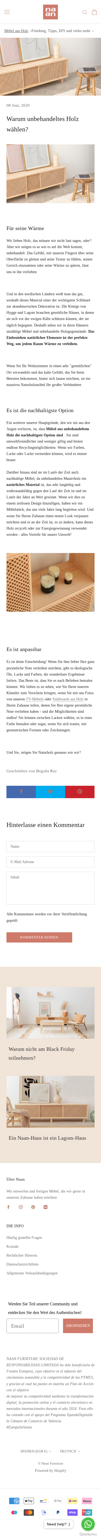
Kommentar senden (39, 937)
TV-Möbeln (35, 699)
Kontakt (12, 1246)
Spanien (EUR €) (33, 1451)
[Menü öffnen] (7, 12)
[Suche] (84, 12)
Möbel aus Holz (16, 31)
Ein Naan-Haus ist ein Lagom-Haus (47, 1138)
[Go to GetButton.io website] (88, 1534)
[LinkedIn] (45, 1207)
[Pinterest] (33, 1207)
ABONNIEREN (78, 1326)
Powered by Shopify (50, 1471)
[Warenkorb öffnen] (94, 12)
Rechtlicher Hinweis (21, 1255)
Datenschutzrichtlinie (22, 1264)
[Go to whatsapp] (88, 1524)
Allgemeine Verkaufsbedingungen (32, 1273)
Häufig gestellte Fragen (24, 1238)
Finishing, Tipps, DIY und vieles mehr (61, 31)
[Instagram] (21, 1207)
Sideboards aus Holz (68, 699)
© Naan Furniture (50, 1463)
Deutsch (68, 1451)
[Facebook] (8, 1207)
